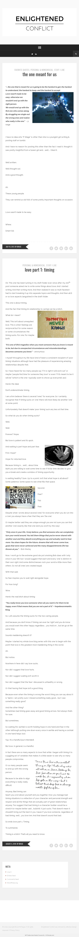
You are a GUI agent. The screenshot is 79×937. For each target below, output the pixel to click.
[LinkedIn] (36, 54)
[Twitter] (32, 54)
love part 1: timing (39, 269)
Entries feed (11, 876)
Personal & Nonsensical (42, 69)
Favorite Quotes (21, 69)
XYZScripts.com (49, 935)
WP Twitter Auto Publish (31, 935)
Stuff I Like (59, 69)
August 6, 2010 (11, 844)
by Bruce (18, 246)
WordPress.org (12, 883)
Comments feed (13, 879)
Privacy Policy (15, 930)
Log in (9, 872)
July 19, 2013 (10, 246)
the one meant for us (40, 74)
